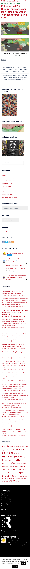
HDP (11, 463)
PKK (22, 469)
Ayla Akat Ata (10, 450)
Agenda (4, 175)
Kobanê (15, 466)
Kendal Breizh (8, 466)
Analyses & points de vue (9, 189)
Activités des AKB (7, 183)
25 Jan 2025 (8, 279)
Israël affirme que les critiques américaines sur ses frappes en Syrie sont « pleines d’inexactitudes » (15, 312)
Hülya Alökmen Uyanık (17, 463)
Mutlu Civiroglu (10, 261)
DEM (15, 453)
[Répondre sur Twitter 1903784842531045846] (7, 271)
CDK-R (5, 453)
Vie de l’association (7, 194)
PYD (25, 469)
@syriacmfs (19, 277)
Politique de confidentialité (8, 531)
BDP (17, 449)
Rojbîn (20, 473)
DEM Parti (19, 453)
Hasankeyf (5, 463)
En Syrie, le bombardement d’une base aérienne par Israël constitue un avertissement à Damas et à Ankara (15, 395)
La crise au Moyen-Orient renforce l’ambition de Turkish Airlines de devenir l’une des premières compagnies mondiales (14, 386)
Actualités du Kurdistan (8, 178)
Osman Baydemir (13, 469)
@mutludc (20, 261)
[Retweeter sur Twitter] (9, 258)
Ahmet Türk (22, 446)
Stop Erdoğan (23, 476)
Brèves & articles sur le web (9, 197)
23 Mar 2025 (8, 263)
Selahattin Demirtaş (11, 476)
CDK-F (21, 450)
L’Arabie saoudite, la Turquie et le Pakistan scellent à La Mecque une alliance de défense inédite (14, 431)
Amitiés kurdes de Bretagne (11, 1)
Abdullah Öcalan (10, 446)
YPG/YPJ (4, 59)
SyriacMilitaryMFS (11, 277)
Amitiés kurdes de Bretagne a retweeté (19, 258)
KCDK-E (4, 466)
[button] (25, 1)
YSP (18, 481)
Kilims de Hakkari (7, 186)
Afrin (19, 446)
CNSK (10, 453)
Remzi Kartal (5, 473)
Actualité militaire (15, 3)
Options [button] (23, 563)
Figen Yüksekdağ (19, 457)
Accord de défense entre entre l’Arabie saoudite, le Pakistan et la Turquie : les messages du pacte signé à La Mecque (13, 422)
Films (3, 191)
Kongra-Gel (19, 466)
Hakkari (18, 460)
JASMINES (24, 463)
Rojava (10, 473)
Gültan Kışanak (8, 460)
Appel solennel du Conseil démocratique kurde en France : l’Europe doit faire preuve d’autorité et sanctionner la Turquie (15, 69)
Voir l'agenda (5, 231)
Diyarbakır (7, 456)
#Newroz (13, 265)
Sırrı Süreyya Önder (7, 478)
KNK (12, 466)
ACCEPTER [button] (15, 566)
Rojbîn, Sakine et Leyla (8, 180)
